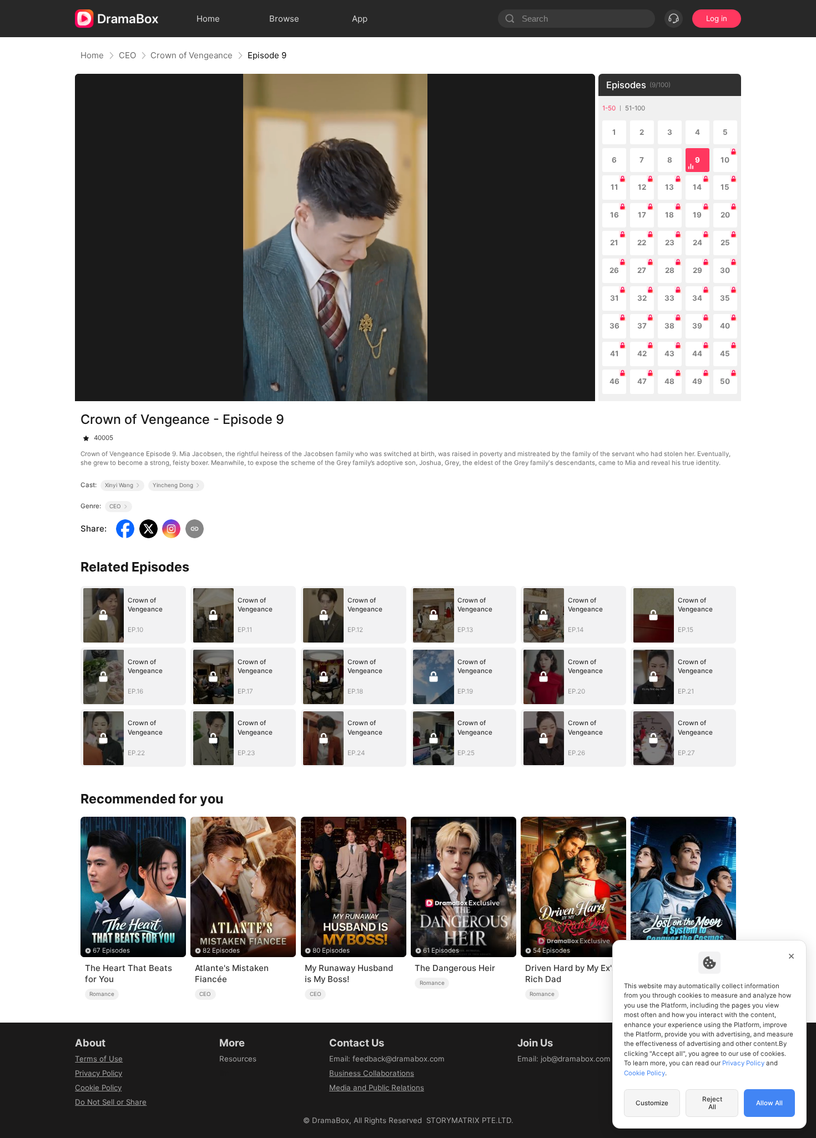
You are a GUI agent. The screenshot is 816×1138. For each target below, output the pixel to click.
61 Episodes (441, 950)
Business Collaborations (371, 1073)
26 (614, 270)
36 (614, 325)
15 (725, 187)
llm (224, 1073)
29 (697, 270)
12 (642, 187)
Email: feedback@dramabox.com (387, 1058)
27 (641, 270)
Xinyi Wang (119, 485)
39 (697, 325)
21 (614, 242)
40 (725, 325)
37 (642, 325)
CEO (127, 55)
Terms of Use (99, 1058)
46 (614, 381)
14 (697, 187)
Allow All (769, 1103)
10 (725, 159)
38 (669, 325)
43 (669, 353)
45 (725, 353)
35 (725, 298)
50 (725, 381)
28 (669, 270)
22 (641, 242)
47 (642, 381)
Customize (652, 1103)
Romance (101, 993)
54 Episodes (551, 950)
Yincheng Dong (173, 485)
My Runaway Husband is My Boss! (349, 973)
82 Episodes (221, 950)
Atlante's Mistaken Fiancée (232, 973)
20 (725, 214)
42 (642, 353)
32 (642, 298)
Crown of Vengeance (191, 55)
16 (614, 214)
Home (92, 55)
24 (697, 242)
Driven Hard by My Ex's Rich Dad (570, 973)
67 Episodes (111, 950)
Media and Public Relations (376, 1087)
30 (725, 270)
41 (614, 353)
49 (697, 381)
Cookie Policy (98, 1087)
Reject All (712, 1103)
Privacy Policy (98, 1073)
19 (697, 214)
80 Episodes (331, 950)
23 (669, 242)
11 (614, 187)
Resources (237, 1058)
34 (697, 298)
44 (697, 353)
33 (669, 298)
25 (725, 242)
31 (614, 298)
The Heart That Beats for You (128, 973)
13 (669, 187)
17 (642, 214)
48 (669, 381)
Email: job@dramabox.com (564, 1058)
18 (669, 214)
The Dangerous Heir (455, 968)
